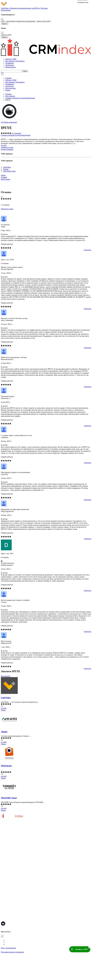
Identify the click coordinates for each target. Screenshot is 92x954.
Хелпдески (9, 65)
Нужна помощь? (7, 149)
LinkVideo (7, 167)
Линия (5, 169)
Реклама (4, 868)
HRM (3, 899)
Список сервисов (7, 875)
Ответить (87, 250)
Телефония (9, 63)
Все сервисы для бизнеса (14, 61)
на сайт (4, 145)
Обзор (3, 175)
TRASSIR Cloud (9, 171)
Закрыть (4, 24)
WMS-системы (6, 896)
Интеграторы (10, 67)
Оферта (4, 865)
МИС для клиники (8, 913)
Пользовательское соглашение (12, 844)
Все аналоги (5, 676)
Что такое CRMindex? (9, 837)
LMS (3, 906)
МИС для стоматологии (10, 920)
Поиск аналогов (7, 889)
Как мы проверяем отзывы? (11, 841)
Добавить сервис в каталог (11, 862)
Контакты (4, 851)
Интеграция (5, 179)
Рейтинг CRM (10, 59)
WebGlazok (6, 766)
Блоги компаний (7, 872)
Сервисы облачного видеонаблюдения (20, 98)
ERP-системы (6, 893)
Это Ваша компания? (9, 122)
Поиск (7, 90)
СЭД (2, 903)
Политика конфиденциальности (13, 847)
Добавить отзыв (7, 147)
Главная (8, 78)
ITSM (3, 910)
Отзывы (4, 177)
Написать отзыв (7, 209)
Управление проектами (10, 886)
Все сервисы (10, 96)
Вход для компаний (8, 948)
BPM (3, 916)
